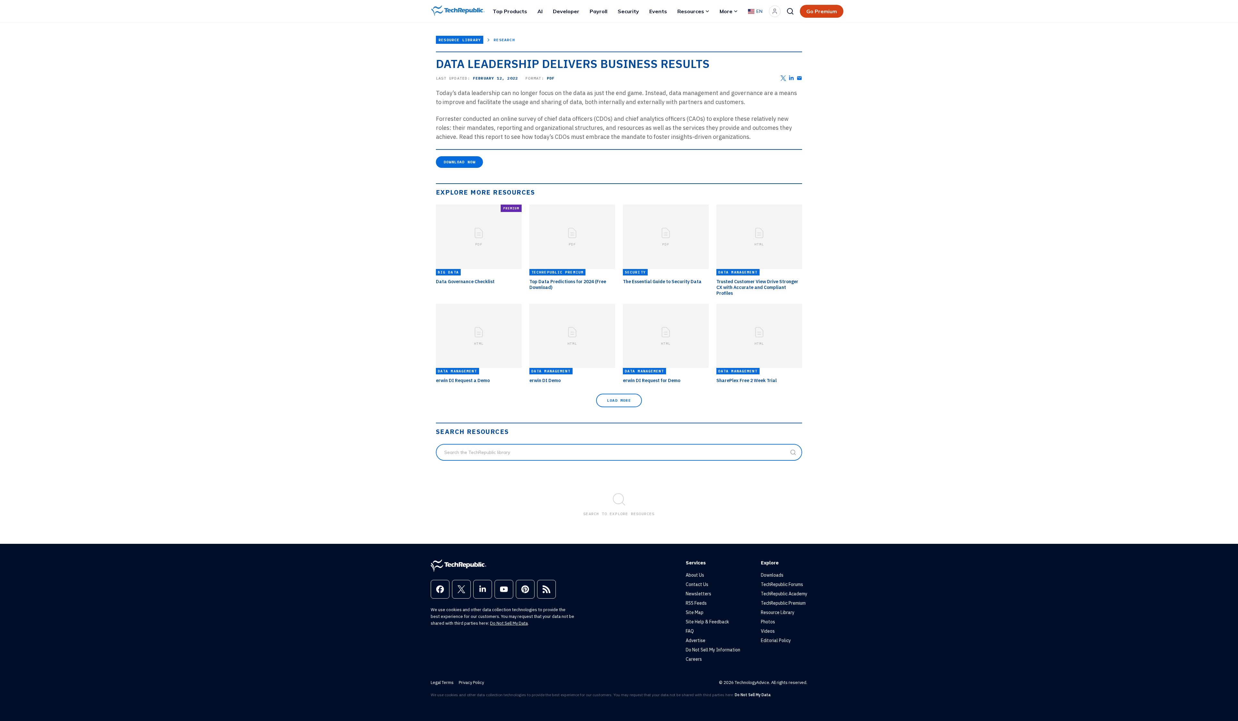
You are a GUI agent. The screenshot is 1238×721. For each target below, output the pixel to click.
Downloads (772, 575)
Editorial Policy (776, 640)
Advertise (695, 640)
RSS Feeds (696, 603)
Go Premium (821, 11)
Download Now (459, 161)
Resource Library (459, 39)
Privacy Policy (471, 682)
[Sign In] (775, 11)
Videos (768, 631)
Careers (694, 659)
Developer (566, 11)
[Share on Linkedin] (791, 78)
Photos (768, 622)
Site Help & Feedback (707, 622)
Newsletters (698, 594)
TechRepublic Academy (784, 594)
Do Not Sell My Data (509, 623)
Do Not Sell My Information (713, 650)
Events (658, 11)
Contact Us (697, 584)
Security (628, 11)
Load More (619, 400)
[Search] (790, 11)
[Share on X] (783, 78)
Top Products (510, 11)
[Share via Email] (799, 78)
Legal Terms (442, 682)
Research (504, 39)
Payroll (598, 11)
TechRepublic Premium (783, 603)
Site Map (694, 612)
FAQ (690, 631)
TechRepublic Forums (782, 584)
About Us (695, 575)
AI (540, 11)
